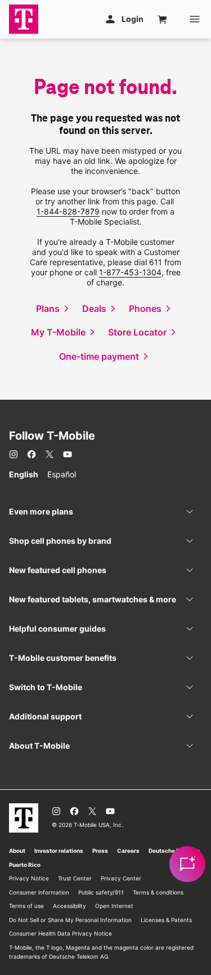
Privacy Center (121, 878)
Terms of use (26, 905)
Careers (128, 850)
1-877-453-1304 (130, 272)
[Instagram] (13, 454)
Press (100, 850)
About (17, 850)
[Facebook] (31, 454)
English (23, 474)
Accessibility (69, 905)
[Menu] (194, 19)
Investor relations (58, 850)
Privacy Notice (29, 878)
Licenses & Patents (166, 919)
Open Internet (114, 905)
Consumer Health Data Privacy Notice (60, 933)
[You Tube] (67, 454)
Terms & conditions (158, 892)
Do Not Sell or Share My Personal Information (70, 919)
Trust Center (75, 878)
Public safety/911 (101, 892)
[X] (49, 454)
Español (61, 474)
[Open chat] (187, 864)
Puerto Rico (25, 864)
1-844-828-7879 (68, 211)
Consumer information (39, 892)
